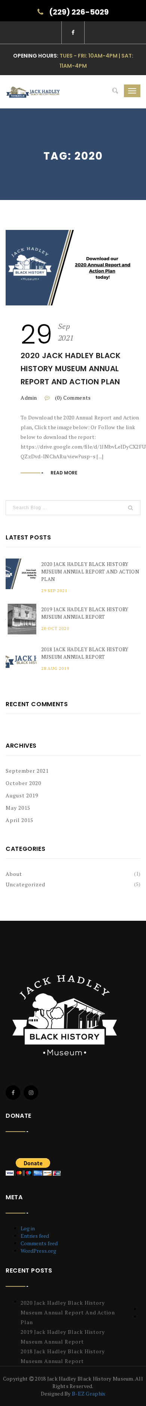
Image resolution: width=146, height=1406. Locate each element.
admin (29, 397)
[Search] (115, 91)
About (14, 873)
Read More (64, 473)
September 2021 (27, 770)
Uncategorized (25, 884)
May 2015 (18, 807)
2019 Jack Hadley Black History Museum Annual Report (84, 613)
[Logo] (66, 1015)
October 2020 (23, 783)
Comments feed (39, 1243)
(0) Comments (72, 397)
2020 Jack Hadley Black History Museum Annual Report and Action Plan (71, 368)
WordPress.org (38, 1250)
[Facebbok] (13, 1092)
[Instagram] (31, 1092)
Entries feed (35, 1235)
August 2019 (22, 795)
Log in (28, 1228)
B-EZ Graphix (88, 1393)
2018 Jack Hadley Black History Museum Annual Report (84, 653)
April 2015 (19, 820)
